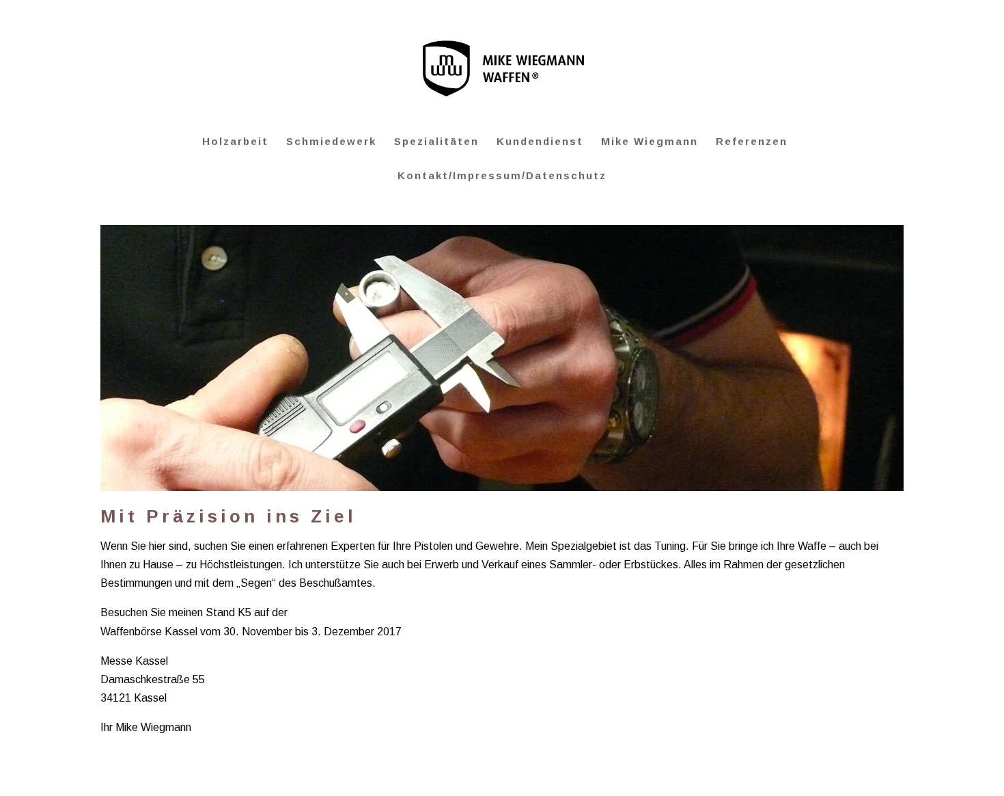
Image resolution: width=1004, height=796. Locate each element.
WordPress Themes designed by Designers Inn (171, 776)
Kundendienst (540, 142)
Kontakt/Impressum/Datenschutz (502, 176)
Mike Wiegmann (649, 142)
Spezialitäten (436, 142)
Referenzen (751, 142)
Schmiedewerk (331, 142)
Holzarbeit (235, 142)
